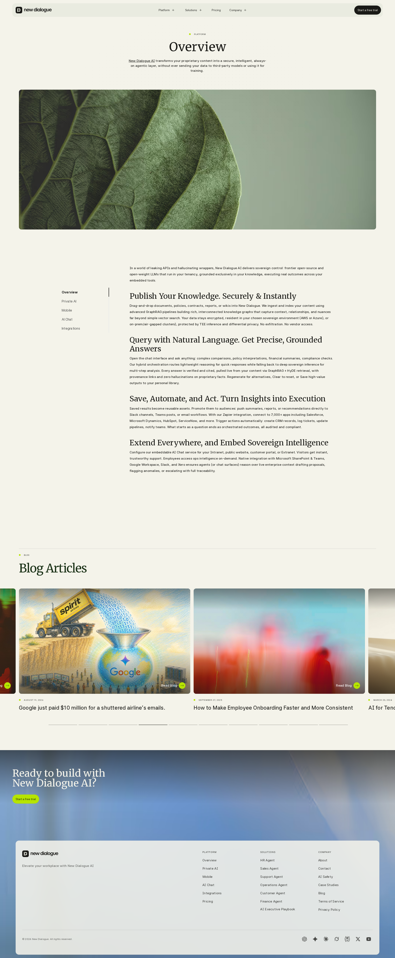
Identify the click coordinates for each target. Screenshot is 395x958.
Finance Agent (271, 901)
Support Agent (271, 877)
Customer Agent (272, 893)
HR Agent (267, 860)
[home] (34, 10)
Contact (324, 868)
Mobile (207, 877)
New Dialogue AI (142, 61)
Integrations (212, 893)
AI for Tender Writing (220, 707)
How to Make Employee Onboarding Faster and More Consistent (98, 707)
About (323, 860)
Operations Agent (273, 885)
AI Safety (325, 877)
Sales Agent (269, 868)
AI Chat (208, 885)
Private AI (210, 868)
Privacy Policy (329, 910)
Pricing (207, 901)
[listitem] (104, 649)
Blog (321, 893)
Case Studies (328, 885)
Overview (209, 860)
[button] (167, 10)
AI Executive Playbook (277, 909)
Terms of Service (331, 901)
